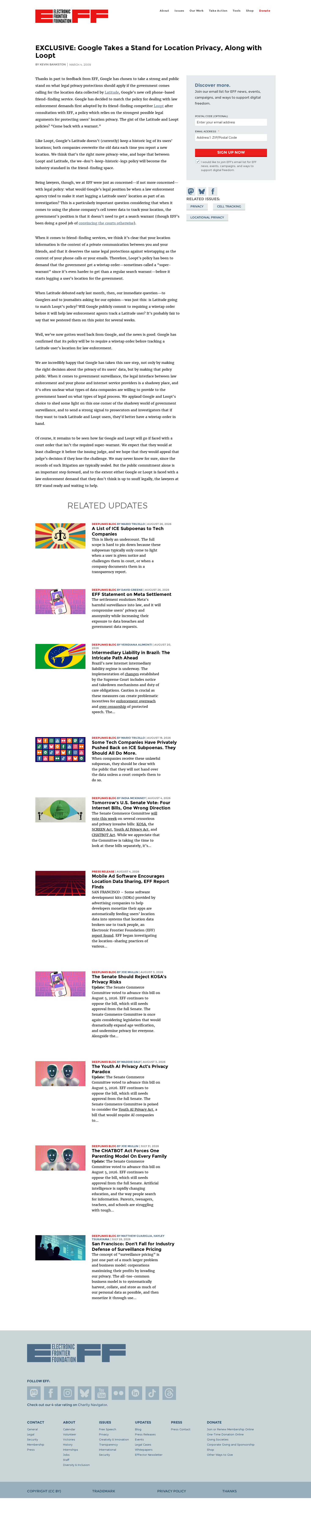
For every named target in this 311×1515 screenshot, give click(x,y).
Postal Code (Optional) (211, 116)
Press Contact (180, 1429)
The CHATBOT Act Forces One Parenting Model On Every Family (129, 1153)
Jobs (66, 1454)
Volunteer (69, 1434)
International (107, 1449)
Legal (30, 1434)
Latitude (112, 92)
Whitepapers (144, 1449)
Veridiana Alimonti (136, 644)
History (67, 1444)
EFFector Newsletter (148, 1454)
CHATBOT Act (103, 835)
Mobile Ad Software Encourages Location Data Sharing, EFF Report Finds (130, 881)
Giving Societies (217, 1439)
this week (108, 818)
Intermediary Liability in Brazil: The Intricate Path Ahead (131, 655)
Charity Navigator (92, 1405)
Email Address (205, 131)
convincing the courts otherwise (106, 223)
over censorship (112, 706)
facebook (51, 1393)
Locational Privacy (207, 217)
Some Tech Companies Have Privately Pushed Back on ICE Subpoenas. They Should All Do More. (134, 748)
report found (102, 935)
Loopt (159, 106)
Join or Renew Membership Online (230, 1429)
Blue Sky (84, 1393)
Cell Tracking (229, 207)
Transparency (108, 1444)
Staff (66, 1459)
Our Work (197, 10)
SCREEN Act (102, 829)
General (32, 1429)
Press (31, 1449)
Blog (138, 1429)
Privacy (197, 207)
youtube (101, 1393)
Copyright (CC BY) (44, 1491)
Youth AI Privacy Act (136, 1109)
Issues (179, 10)
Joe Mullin (129, 972)
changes (132, 674)
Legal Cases (143, 1444)
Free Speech (107, 1429)
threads (169, 1393)
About (164, 10)
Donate (264, 10)
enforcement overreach (136, 701)
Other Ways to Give (220, 1454)
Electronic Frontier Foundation (71, 19)
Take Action (218, 10)
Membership (35, 1444)
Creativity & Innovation (114, 1439)
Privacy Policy (171, 1491)
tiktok (152, 1393)
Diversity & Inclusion (76, 1464)
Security (32, 1439)
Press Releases (145, 1434)
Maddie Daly (131, 1061)
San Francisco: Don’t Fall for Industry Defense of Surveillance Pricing (133, 1246)
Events (139, 1439)
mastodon (34, 1393)
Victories (69, 1439)
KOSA (141, 824)
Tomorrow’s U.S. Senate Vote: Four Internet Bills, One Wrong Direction (131, 805)
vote (95, 818)
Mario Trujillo (133, 524)
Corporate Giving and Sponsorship (231, 1444)
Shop (250, 10)
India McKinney (133, 798)
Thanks (229, 1491)
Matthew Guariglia (136, 1235)
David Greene (132, 589)
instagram (67, 1393)
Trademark (103, 1491)
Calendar (69, 1429)
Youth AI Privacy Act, (132, 829)
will (154, 813)
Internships (70, 1449)
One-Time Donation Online (225, 1434)
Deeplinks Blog (104, 524)
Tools (237, 10)
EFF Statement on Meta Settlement (131, 594)
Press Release (103, 871)
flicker (118, 1393)
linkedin (135, 1393)
